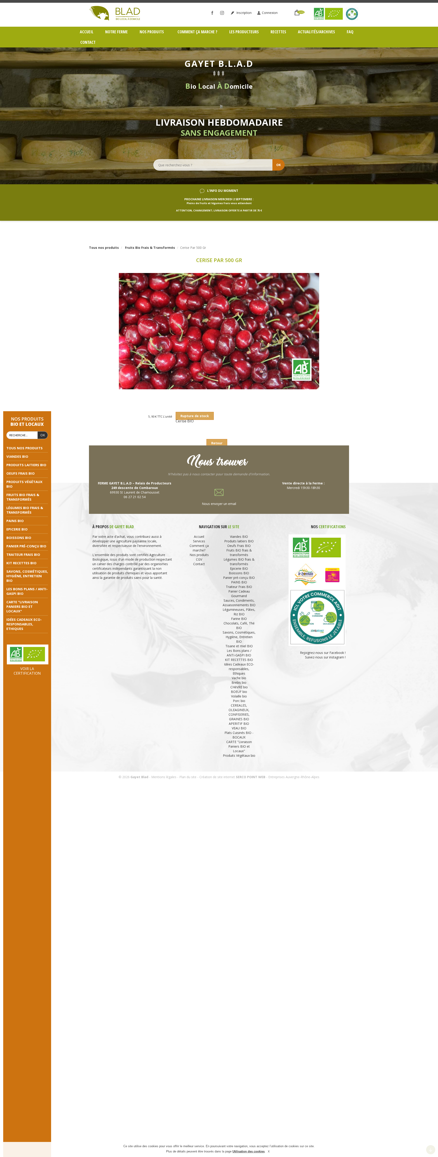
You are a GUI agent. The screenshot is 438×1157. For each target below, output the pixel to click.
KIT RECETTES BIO (21, 563)
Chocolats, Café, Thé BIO (239, 625)
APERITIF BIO (239, 723)
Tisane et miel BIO (239, 646)
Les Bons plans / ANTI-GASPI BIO (239, 652)
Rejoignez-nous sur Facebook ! (322, 652)
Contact (88, 42)
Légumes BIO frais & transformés (24, 510)
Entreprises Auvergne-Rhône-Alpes (293, 777)
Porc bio (239, 701)
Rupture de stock (194, 416)
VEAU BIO (239, 728)
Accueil (86, 31)
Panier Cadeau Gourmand (239, 593)
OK (278, 165)
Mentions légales (163, 777)
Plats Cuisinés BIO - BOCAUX (238, 735)
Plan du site (187, 777)
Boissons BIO (18, 537)
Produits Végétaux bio (239, 755)
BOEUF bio (239, 691)
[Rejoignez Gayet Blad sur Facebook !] (213, 12)
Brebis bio (239, 682)
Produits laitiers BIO (26, 465)
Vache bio (239, 678)
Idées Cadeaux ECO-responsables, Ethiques (24, 624)
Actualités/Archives (316, 31)
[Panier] (297, 10)
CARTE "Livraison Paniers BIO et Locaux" (22, 606)
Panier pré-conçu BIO (26, 546)
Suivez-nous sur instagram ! (325, 657)
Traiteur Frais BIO (23, 554)
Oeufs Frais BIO (20, 473)
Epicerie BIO (17, 529)
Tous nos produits (24, 448)
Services (199, 541)
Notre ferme (116, 31)
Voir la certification (27, 671)
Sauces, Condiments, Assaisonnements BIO (239, 602)
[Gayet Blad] (114, 12)
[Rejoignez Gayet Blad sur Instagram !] (223, 12)
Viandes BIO (17, 456)
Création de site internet (217, 777)
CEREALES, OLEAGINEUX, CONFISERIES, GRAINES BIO (239, 712)
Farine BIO (239, 618)
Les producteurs (244, 31)
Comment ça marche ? (197, 31)
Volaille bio (239, 696)
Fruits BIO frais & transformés (22, 497)
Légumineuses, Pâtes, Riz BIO (239, 611)
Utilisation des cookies (248, 1151)
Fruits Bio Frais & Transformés (150, 247)
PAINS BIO (15, 520)
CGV (199, 559)
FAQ (350, 31)
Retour (216, 443)
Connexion (270, 12)
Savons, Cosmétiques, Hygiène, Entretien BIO (27, 576)
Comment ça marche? (199, 547)
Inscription (243, 12)
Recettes (278, 31)
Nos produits (152, 31)
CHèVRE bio (239, 687)
